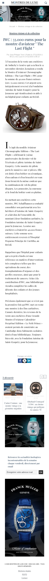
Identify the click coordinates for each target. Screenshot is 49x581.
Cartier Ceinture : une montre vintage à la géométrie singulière (13, 406)
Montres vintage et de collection (30, 26)
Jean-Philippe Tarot (17, 55)
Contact (24, 578)
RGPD (24, 574)
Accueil (12, 26)
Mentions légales (24, 571)
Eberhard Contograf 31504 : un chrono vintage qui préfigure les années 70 (35, 405)
